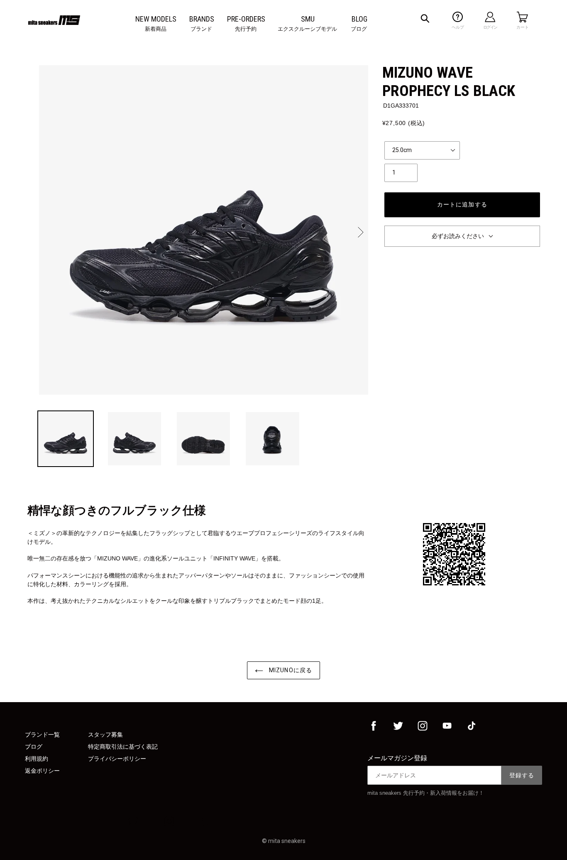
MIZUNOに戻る (289, 670)
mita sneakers (286, 841)
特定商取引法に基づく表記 (123, 746)
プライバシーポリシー (117, 758)
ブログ (33, 746)
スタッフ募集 (105, 734)
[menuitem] (155, 19)
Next (360, 232)
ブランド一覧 (42, 734)
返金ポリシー (42, 770)
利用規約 (36, 758)
